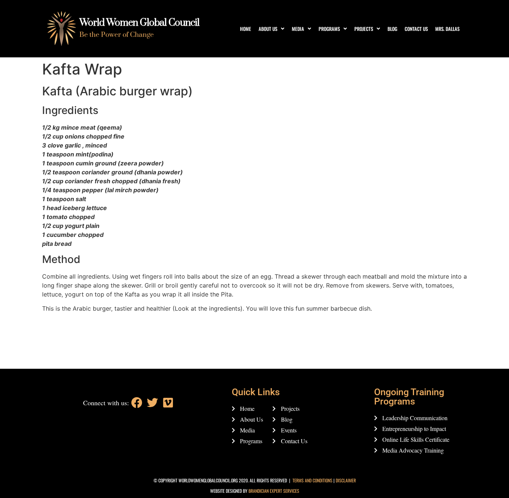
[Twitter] (152, 402)
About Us (268, 28)
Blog (392, 28)
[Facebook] (137, 402)
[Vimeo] (168, 402)
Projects (363, 28)
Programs (329, 28)
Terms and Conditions (312, 480)
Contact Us (416, 28)
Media (298, 28)
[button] (271, 29)
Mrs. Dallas (447, 28)
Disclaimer (346, 480)
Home (245, 28)
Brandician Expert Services (274, 491)
